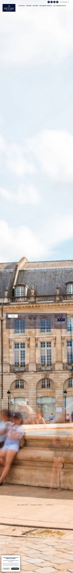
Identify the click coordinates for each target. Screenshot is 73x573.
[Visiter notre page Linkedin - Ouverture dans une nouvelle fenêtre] (54, 2)
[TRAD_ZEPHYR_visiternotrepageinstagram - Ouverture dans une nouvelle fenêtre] (51, 2)
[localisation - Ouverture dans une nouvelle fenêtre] (57, 2)
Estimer (23, 316)
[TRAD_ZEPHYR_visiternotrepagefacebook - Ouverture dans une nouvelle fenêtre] (48, 2)
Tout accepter (15, 568)
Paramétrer (6, 568)
